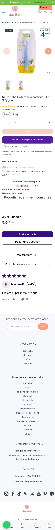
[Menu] (3, 12)
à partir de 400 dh (38, 3)
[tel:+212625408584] (46, 12)
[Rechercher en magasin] (51, 12)
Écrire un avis (27, 234)
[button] (2, 2)
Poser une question (27, 241)
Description (9, 161)
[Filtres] (5, 264)
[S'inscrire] (43, 326)
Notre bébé (16, 193)
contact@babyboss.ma (31, 481)
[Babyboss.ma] (15, 12)
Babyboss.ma (31, 520)
